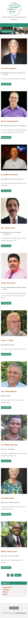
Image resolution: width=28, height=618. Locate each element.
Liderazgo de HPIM (7, 31)
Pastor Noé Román (8, 283)
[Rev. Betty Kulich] (14, 492)
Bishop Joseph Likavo (9, 551)
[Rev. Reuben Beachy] (14, 386)
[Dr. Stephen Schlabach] (14, 169)
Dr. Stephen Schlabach (9, 175)
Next (17, 575)
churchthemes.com (21, 613)
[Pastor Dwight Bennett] (14, 115)
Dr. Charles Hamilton (8, 68)
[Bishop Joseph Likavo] (14, 546)
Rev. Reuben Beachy (8, 391)
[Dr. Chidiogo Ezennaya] (14, 439)
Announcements (7, 587)
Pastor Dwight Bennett (9, 121)
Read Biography (6, 84)
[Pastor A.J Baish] (14, 335)
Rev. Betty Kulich (7, 498)
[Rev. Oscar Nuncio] (14, 222)
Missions (5, 594)
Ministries (5, 592)
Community (6, 589)
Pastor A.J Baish (7, 340)
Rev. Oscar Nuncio (8, 228)
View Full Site (14, 608)
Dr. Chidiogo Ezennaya (9, 445)
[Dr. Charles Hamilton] (14, 63)
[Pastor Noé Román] (14, 277)
